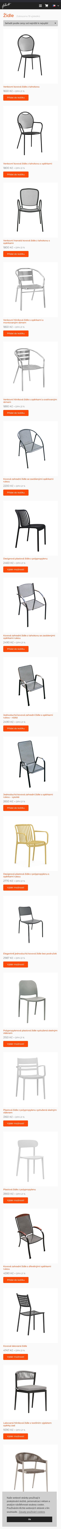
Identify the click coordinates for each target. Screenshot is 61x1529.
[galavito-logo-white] (6, 6)
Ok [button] (29, 1519)
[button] (40, 5)
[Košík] (47, 5)
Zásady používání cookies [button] (32, 1512)
